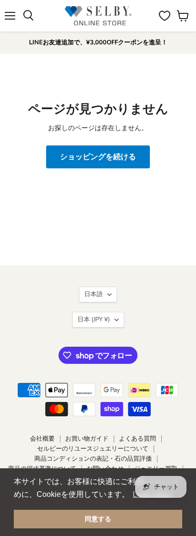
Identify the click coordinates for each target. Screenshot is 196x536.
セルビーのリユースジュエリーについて (92, 448)
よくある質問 (137, 438)
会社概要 (42, 438)
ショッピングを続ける (98, 157)
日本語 (93, 294)
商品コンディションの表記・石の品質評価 (93, 458)
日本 (94, 319)
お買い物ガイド (86, 438)
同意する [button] (98, 519)
